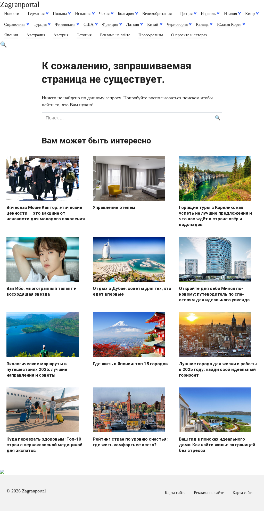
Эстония (84, 35)
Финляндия (65, 24)
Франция (110, 24)
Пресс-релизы (150, 35)
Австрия (60, 35)
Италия (230, 13)
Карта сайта (175, 492)
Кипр (250, 13)
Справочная (14, 24)
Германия (36, 13)
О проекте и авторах (189, 35)
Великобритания (157, 13)
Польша (60, 13)
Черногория (177, 24)
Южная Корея (229, 24)
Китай (152, 24)
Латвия (132, 24)
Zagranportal (19, 4)
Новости (11, 13)
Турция (40, 24)
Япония (11, 35)
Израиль (208, 13)
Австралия (35, 35)
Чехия (104, 13)
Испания (82, 13)
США (89, 24)
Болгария (126, 13)
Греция (186, 13)
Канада (202, 24)
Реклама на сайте (115, 35)
